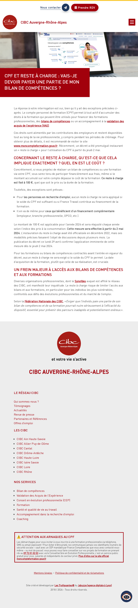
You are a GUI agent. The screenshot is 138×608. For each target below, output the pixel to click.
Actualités (20, 410)
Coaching (22, 519)
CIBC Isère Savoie (28, 462)
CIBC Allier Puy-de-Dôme (33, 443)
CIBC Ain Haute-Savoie (31, 439)
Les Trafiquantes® (64, 585)
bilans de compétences (55, 121)
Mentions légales (43, 572)
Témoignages (22, 406)
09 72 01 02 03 (31, 553)
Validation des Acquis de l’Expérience (40, 495)
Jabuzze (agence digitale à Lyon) (95, 585)
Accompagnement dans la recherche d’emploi (45, 514)
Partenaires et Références (30, 419)
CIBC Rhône (24, 472)
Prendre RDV (85, 7)
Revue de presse (24, 414)
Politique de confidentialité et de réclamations (79, 572)
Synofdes (80, 281)
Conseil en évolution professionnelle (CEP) (43, 500)
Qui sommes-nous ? (26, 401)
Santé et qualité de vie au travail (37, 509)
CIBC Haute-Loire (28, 457)
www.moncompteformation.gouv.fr (36, 145)
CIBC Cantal (24, 448)
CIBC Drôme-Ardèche (30, 453)
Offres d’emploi (23, 423)
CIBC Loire (23, 467)
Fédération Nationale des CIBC (44, 301)
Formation (23, 505)
